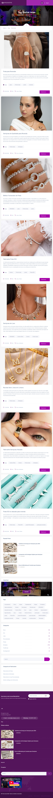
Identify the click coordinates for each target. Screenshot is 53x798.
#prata (16, 607)
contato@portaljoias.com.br (13, 718)
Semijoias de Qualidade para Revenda (15, 133)
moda (20, 612)
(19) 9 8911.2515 (32, 718)
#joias (20, 604)
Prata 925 (32, 272)
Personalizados (6, 639)
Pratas (20, 91)
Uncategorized (6, 651)
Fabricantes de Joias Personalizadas (11, 677)
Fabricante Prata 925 (10, 259)
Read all (3, 762)
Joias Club (30, 795)
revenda (31, 84)
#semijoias (24, 607)
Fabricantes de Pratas (8, 671)
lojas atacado (44, 610)
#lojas (35, 604)
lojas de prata (7, 612)
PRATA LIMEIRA (42, 615)
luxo (15, 612)
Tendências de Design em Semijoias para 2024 (29, 543)
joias (11, 84)
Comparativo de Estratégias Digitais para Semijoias (30, 554)
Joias (17, 91)
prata (25, 84)
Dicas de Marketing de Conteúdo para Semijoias (30, 565)
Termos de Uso (37, 795)
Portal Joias (17, 84)
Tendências (5, 648)
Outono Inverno (28, 612)
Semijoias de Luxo (9, 323)
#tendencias (32, 607)
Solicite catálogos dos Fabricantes (10, 680)
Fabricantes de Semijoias (8, 674)
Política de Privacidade (45, 795)
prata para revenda (41, 524)
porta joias (37, 612)
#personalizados (8, 607)
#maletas (42, 604)
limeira (11, 272)
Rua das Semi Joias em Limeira (13, 387)
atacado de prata (8, 610)
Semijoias (20, 146)
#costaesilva (7, 604)
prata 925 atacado (30, 524)
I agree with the (36, 699)
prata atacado (32, 615)
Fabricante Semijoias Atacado (12, 449)
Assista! (26, 591)
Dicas (17, 153)
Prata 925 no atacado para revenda (14, 511)
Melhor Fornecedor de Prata (12, 195)
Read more (43, 91)
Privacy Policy (39, 699)
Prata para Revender (9, 71)
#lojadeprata (28, 604)
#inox (15, 604)
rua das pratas (32, 618)
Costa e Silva (20, 336)
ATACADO (12, 208)
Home (4, 28)
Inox (25, 610)
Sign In (47, 2)
